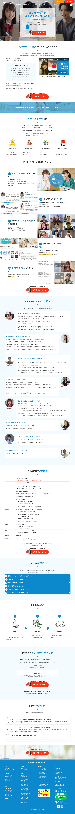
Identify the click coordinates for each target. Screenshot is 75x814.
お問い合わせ (24, 771)
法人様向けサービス (25, 797)
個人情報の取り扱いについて (43, 784)
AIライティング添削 (25, 801)
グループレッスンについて (26, 802)
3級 (28, 777)
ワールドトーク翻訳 (58, 786)
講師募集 (46, 1)
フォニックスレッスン (25, 789)
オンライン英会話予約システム (60, 788)
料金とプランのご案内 (8, 800)
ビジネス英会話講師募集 (42, 776)
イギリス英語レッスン (25, 795)
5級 (31, 777)
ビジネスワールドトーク (59, 782)
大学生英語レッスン (25, 788)
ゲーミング (61, 778)
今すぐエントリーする (40, 685)
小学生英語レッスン (25, 784)
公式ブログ (51, 1)
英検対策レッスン (25, 776)
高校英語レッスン (25, 786)
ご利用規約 (40, 781)
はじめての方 (38, 4)
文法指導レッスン (25, 781)
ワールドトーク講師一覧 (9, 784)
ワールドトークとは (8, 775)
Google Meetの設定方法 (9, 791)
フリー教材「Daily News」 (9, 795)
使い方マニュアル (25, 768)
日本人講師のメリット (8, 776)
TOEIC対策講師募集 (42, 773)
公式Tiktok (57, 773)
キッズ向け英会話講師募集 (43, 769)
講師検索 (19, 4)
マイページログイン (8, 771)
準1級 (23, 777)
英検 (55, 777)
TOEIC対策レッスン (25, 779)
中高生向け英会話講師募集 (43, 771)
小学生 (56, 778)
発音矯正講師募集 (41, 774)
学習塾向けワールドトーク (59, 784)
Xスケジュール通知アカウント (60, 771)
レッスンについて (47, 4)
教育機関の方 (41, 1)
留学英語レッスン (25, 799)
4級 (29, 777)
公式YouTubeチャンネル (59, 772)
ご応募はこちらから (39, 33)
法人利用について (8, 780)
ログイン (59, 1)
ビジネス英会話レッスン (26, 790)
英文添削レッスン (25, 794)
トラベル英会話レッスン (26, 793)
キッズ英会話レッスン (25, 783)
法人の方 (36, 1)
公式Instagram (57, 768)
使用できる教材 (7, 794)
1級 (21, 777)
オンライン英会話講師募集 (43, 768)
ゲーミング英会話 (25, 798)
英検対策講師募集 (41, 772)
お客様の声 (7, 777)
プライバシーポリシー (42, 783)
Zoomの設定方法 (8, 793)
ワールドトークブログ (58, 776)
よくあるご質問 (24, 769)
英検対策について (28, 4)
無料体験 (70, 1)
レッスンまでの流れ (8, 790)
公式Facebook (57, 774)
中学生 (58, 778)
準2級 (27, 777)
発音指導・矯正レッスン (26, 780)
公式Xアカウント (58, 769)
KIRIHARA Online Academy (59, 785)
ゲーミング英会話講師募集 (43, 777)
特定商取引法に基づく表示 (43, 785)
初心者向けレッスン (25, 775)
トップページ (7, 768)
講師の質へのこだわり (8, 779)
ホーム (1, 758)
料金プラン (56, 4)
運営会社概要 (41, 786)
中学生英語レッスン (25, 785)
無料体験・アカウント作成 (9, 769)
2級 (25, 777)
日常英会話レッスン (25, 792)
